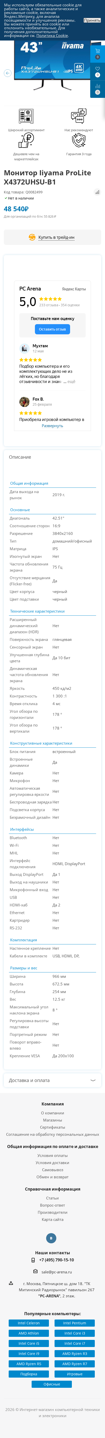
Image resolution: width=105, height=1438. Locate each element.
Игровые (75, 1373)
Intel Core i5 (29, 1343)
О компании (52, 1112)
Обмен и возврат (52, 1176)
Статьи (52, 1197)
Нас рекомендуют (78, 130)
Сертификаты (52, 1127)
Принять (92, 20)
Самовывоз (52, 1169)
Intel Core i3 (74, 1333)
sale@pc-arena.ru (57, 1271)
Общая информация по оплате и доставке (52, 1146)
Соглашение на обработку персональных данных (52, 1134)
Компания (53, 1104)
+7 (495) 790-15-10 (56, 1260)
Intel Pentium (74, 1323)
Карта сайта (52, 1219)
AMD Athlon (29, 1333)
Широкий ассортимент (26, 130)
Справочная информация (52, 1189)
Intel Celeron (29, 1323)
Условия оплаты (52, 1155)
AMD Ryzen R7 (74, 1363)
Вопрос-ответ (52, 1205)
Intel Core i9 (29, 1353)
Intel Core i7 (74, 1343)
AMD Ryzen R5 (29, 1363)
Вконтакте (51, 1238)
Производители (53, 1212)
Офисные (52, 1384)
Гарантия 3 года (78, 154)
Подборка (28, 1373)
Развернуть (52, 426)
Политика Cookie (52, 35)
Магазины (52, 1120)
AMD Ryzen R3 (74, 1353)
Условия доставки (52, 1162)
